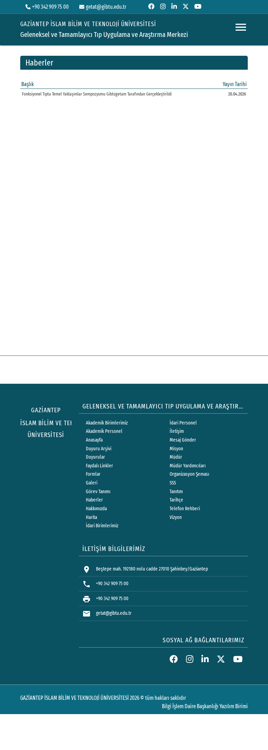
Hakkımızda (96, 509)
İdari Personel (183, 423)
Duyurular (95, 457)
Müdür (176, 457)
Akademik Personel (104, 431)
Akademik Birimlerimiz (107, 423)
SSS (173, 483)
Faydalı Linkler (99, 466)
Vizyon (176, 517)
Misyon (176, 449)
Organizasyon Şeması (189, 474)
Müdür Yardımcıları (188, 466)
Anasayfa (94, 440)
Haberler (94, 500)
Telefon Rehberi (185, 509)
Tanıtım (176, 492)
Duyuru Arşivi (98, 449)
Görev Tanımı (98, 492)
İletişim (177, 431)
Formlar (93, 474)
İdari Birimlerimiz (102, 526)
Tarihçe (176, 500)
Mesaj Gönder (183, 440)
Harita (91, 517)
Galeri (91, 483)
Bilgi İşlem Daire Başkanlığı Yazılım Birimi (205, 706)
